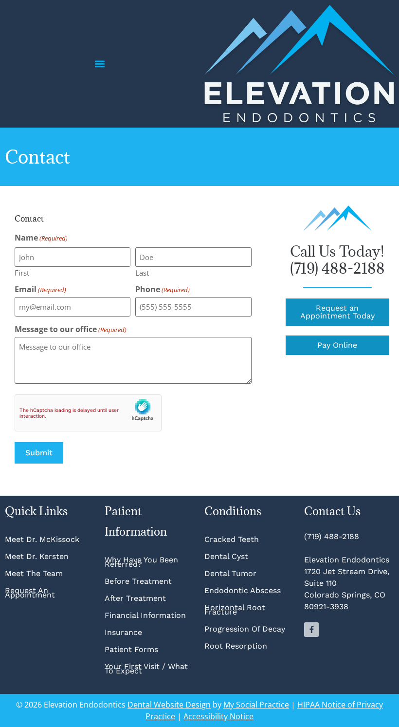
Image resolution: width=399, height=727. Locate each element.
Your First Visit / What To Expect (146, 668)
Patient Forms (131, 649)
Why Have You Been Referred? (141, 562)
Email (40, 289)
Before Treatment (138, 581)
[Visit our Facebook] (311, 629)
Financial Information (145, 615)
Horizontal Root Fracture (234, 609)
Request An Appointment (30, 592)
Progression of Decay (244, 629)
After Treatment (135, 598)
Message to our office (71, 329)
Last (142, 272)
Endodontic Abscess (242, 590)
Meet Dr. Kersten (37, 556)
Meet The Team (34, 573)
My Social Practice (256, 704)
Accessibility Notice (218, 716)
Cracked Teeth (231, 539)
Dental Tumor (230, 573)
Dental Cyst (226, 556)
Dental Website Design (169, 704)
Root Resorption (237, 646)
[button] (100, 64)
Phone (162, 289)
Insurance (123, 632)
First (22, 272)
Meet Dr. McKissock (42, 539)
